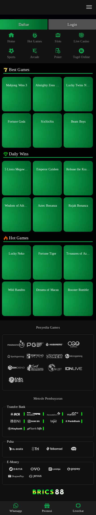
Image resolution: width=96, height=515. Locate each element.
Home (11, 41)
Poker (58, 57)
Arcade (34, 57)
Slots (58, 41)
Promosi (47, 511)
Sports (11, 57)
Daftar (24, 24)
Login (72, 24)
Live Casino (81, 41)
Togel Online (81, 57)
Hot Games (34, 41)
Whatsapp (16, 511)
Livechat (78, 511)
